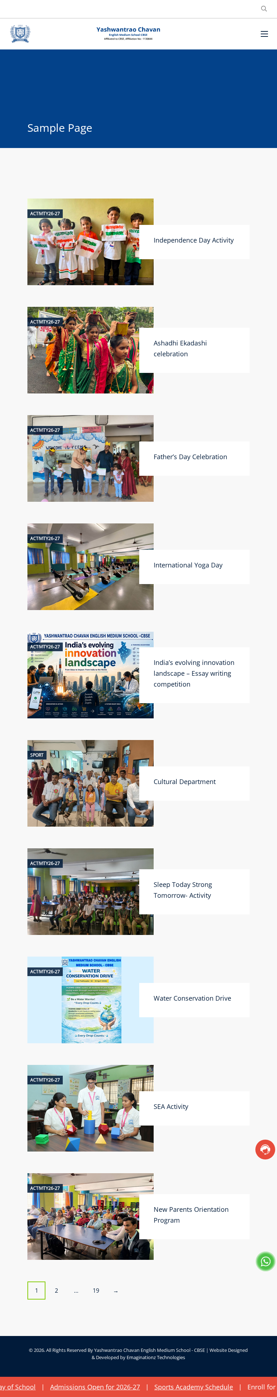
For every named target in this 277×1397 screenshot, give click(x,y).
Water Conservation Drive (192, 998)
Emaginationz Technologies (156, 1357)
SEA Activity (171, 1106)
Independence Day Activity (194, 240)
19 (96, 1290)
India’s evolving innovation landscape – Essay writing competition (194, 673)
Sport (37, 755)
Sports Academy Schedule (159, 1387)
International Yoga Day (188, 565)
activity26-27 (45, 214)
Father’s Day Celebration (190, 456)
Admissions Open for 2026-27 (60, 1387)
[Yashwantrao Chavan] (127, 33)
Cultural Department (185, 781)
